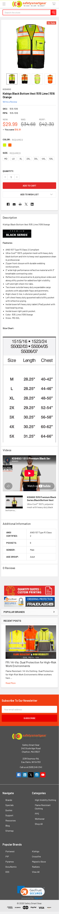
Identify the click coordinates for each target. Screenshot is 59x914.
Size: (12, 152)
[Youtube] (42, 774)
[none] (31, 46)
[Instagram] (36, 774)
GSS (7, 871)
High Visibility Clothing (45, 800)
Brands (8, 800)
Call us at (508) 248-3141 (31, 767)
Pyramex (9, 861)
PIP (7, 856)
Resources (10, 820)
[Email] (14, 204)
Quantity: (8, 171)
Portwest (10, 851)
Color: (13, 139)
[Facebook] (8, 204)
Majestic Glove (39, 861)
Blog (7, 825)
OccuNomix (11, 866)
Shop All (39, 823)
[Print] (20, 204)
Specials (9, 805)
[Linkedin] (32, 204)
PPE (37, 813)
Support (9, 815)
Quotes (8, 810)
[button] (29, 590)
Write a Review (10, 101)
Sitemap (9, 830)
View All (35, 871)
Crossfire (36, 856)
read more (11, 683)
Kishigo (35, 851)
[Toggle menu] (4, 4)
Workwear (40, 818)
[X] (26, 204)
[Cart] (54, 4)
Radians (36, 866)
